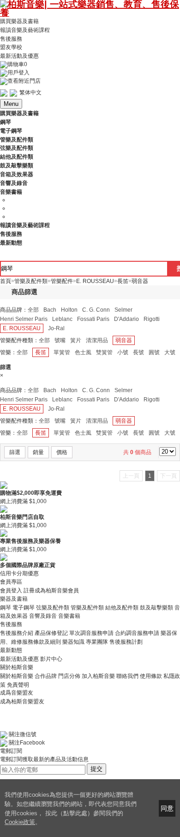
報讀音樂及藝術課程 (25, 30)
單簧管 (62, 352)
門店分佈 (69, 676)
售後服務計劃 (126, 642)
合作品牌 (46, 676)
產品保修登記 (51, 633)
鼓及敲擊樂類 (156, 607)
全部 (33, 310)
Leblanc (62, 319)
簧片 (75, 340)
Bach (49, 310)
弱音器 (123, 340)
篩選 (14, 452)
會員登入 (11, 590)
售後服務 (11, 38)
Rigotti (152, 319)
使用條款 (151, 676)
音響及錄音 (43, 616)
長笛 (40, 352)
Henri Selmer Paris (24, 319)
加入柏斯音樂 (98, 676)
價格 (61, 452)
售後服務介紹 (16, 633)
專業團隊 (97, 642)
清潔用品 (97, 340)
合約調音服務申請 (137, 633)
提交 (96, 768)
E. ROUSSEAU (22, 328)
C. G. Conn (96, 310)
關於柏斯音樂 (16, 676)
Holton (69, 310)
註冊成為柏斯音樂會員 (51, 590)
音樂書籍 (69, 616)
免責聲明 (18, 684)
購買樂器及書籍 (19, 21)
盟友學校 (11, 47)
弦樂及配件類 (52, 607)
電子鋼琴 (23, 607)
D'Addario (126, 319)
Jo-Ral (56, 328)
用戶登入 (18, 72)
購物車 (17, 64)
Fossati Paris (93, 319)
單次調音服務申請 (91, 633)
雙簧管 (104, 352)
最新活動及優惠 (19, 56)
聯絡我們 (127, 676)
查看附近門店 (24, 81)
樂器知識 (73, 642)
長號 (138, 352)
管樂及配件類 (87, 607)
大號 (169, 352)
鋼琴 (5, 607)
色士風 (83, 352)
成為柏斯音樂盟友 (22, 701)
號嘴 (60, 340)
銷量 (38, 452)
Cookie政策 (20, 822)
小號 (122, 352)
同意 (167, 808)
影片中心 (51, 659)
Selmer (123, 310)
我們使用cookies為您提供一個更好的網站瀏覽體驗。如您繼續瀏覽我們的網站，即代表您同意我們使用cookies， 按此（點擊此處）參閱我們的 (71, 804)
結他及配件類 (121, 607)
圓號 (154, 352)
